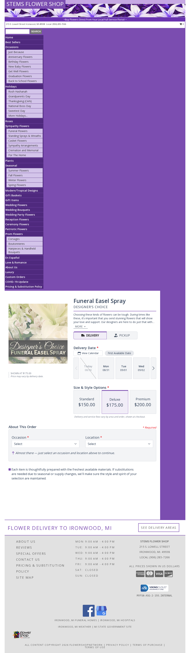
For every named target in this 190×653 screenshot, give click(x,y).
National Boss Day (19, 106)
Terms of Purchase (148, 645)
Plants (9, 160)
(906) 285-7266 (59, 24)
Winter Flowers (17, 180)
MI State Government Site (113, 626)
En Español (12, 257)
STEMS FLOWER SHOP (35, 3)
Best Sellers (12, 42)
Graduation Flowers (20, 76)
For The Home (17, 155)
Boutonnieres (16, 243)
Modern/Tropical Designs (21, 190)
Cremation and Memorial (23, 150)
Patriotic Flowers (16, 229)
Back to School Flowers (22, 81)
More (79, 326)
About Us (11, 267)
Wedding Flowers (16, 205)
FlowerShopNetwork (86, 645)
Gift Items (12, 200)
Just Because (16, 52)
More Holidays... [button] (17, 115)
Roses (9, 121)
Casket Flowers (17, 140)
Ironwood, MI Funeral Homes (76, 620)
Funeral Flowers (17, 131)
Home (9, 37)
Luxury (9, 272)
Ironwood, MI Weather (74, 626)
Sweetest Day (16, 111)
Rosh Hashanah (17, 91)
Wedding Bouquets (17, 210)
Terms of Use (95, 647)
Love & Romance (16, 262)
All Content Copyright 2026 (47, 645)
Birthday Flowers (18, 61)
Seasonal (11, 165)
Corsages (14, 239)
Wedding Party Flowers (20, 214)
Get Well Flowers (18, 71)
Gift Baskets (13, 195)
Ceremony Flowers (17, 224)
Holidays (11, 86)
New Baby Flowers (19, 66)
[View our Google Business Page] (101, 615)
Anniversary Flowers (20, 57)
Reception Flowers (17, 219)
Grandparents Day (19, 96)
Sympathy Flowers (17, 126)
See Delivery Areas (158, 527)
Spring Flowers (17, 185)
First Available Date (119, 353)
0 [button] (183, 24)
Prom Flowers (14, 234)
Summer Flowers (18, 170)
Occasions (11, 47)
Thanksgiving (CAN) (20, 101)
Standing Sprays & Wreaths (24, 136)
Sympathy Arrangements (23, 145)
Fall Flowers (15, 175)
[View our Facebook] (89, 615)
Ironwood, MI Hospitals (117, 620)
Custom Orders (15, 277)
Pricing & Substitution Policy (23, 286)
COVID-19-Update (16, 281)
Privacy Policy (117, 645)
